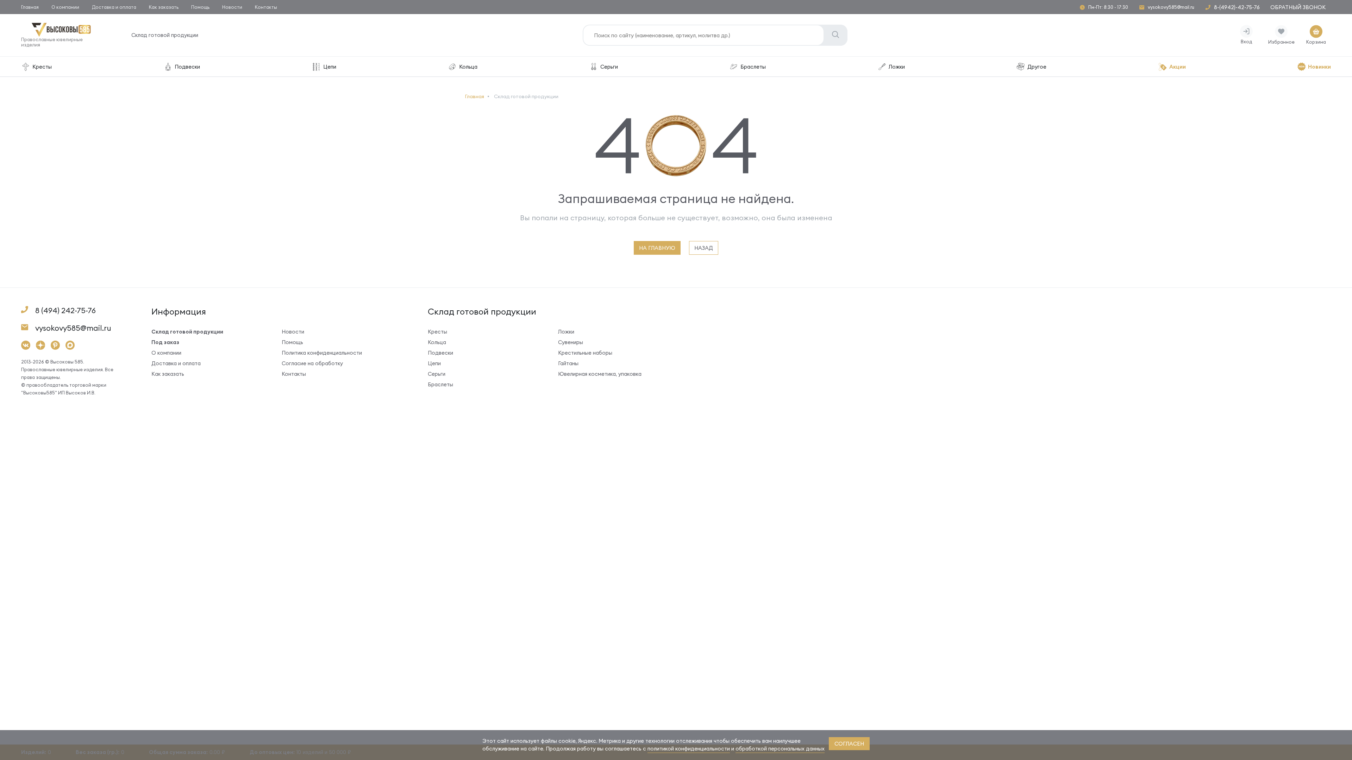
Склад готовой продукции (164, 35)
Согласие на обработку (312, 363)
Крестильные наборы (585, 352)
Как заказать (164, 7)
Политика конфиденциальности (322, 352)
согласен (849, 743)
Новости (232, 7)
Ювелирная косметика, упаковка (599, 373)
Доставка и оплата (114, 7)
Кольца (468, 66)
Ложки (897, 66)
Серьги (609, 66)
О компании (65, 7)
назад (703, 248)
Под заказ (165, 342)
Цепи (329, 66)
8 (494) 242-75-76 (65, 310)
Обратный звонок (1298, 7)
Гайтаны (568, 363)
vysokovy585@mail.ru (1171, 7)
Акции (1177, 66)
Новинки (1319, 66)
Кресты (42, 66)
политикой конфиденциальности (688, 748)
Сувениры (570, 342)
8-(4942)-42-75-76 (1237, 7)
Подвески (187, 66)
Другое (1036, 66)
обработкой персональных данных (780, 748)
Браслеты (753, 66)
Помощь (200, 7)
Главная (30, 7)
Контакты (266, 7)
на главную (657, 248)
